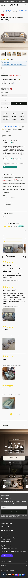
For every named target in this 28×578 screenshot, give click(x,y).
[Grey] (2, 89)
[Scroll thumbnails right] (23, 248)
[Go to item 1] (8, 248)
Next (26, 10)
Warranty (22, 121)
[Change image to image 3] (14, 54)
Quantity (3, 100)
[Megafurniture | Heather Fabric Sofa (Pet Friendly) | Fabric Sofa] (14, 36)
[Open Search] (5, 5)
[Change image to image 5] (24, 54)
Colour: (4, 86)
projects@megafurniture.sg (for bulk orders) (15, 551)
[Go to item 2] (18, 248)
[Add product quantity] (8, 103)
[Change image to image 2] (9, 54)
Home (2, 10)
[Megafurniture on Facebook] (2, 531)
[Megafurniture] (14, 5)
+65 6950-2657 (8, 545)
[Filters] (4, 256)
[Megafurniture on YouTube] (12, 531)
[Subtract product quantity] (2, 103)
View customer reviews (10, 166)
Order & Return (7, 135)
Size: (4, 92)
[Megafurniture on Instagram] (7, 531)
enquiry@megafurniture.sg (10, 548)
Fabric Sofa (8, 10)
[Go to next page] (20, 414)
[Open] (3, 574)
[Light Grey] (8, 89)
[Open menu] (2, 5)
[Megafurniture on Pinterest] (4, 531)
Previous (21, 10)
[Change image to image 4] (19, 54)
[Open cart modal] (25, 5)
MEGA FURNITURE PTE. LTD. (11, 570)
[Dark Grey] (5, 89)
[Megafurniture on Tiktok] (9, 531)
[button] (4, 59)
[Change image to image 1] (3, 54)
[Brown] (11, 89)
